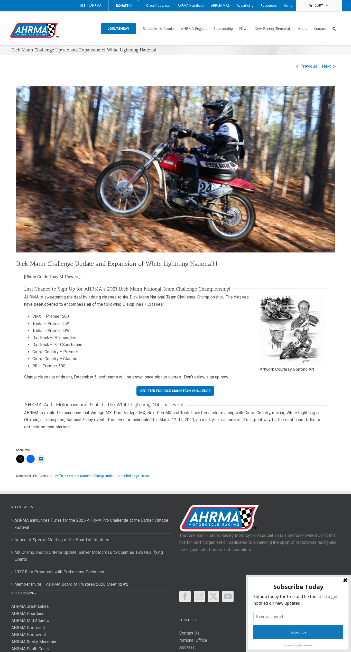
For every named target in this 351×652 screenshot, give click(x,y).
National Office (193, 640)
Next (326, 66)
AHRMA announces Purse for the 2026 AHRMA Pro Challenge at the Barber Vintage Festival (91, 524)
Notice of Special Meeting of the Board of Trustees (61, 539)
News (145, 476)
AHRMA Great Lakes (30, 606)
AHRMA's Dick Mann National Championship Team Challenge (94, 476)
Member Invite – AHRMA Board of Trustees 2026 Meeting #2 (71, 584)
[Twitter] (213, 596)
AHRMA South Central (31, 648)
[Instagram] (199, 596)
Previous (308, 66)
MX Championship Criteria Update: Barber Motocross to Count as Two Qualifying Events (88, 556)
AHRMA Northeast (28, 627)
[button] (334, 28)
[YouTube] (228, 596)
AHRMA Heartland (28, 613)
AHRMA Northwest (28, 634)
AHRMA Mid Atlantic (30, 620)
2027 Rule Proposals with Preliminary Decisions (59, 571)
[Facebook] (185, 596)
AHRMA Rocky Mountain (33, 641)
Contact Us (189, 633)
